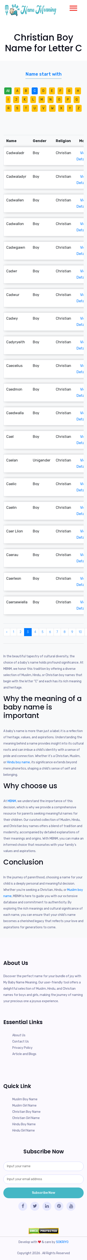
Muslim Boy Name (24, 1099)
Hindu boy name (18, 762)
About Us (18, 1035)
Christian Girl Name (26, 1118)
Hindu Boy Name (24, 1124)
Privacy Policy (22, 1048)
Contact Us (20, 1041)
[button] (71, 7)
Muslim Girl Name (24, 1105)
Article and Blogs (24, 1054)
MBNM (12, 801)
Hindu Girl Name (23, 1130)
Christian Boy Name (26, 1112)
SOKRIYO (62, 1242)
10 (80, 632)
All (8, 91)
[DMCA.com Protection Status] (43, 1231)
